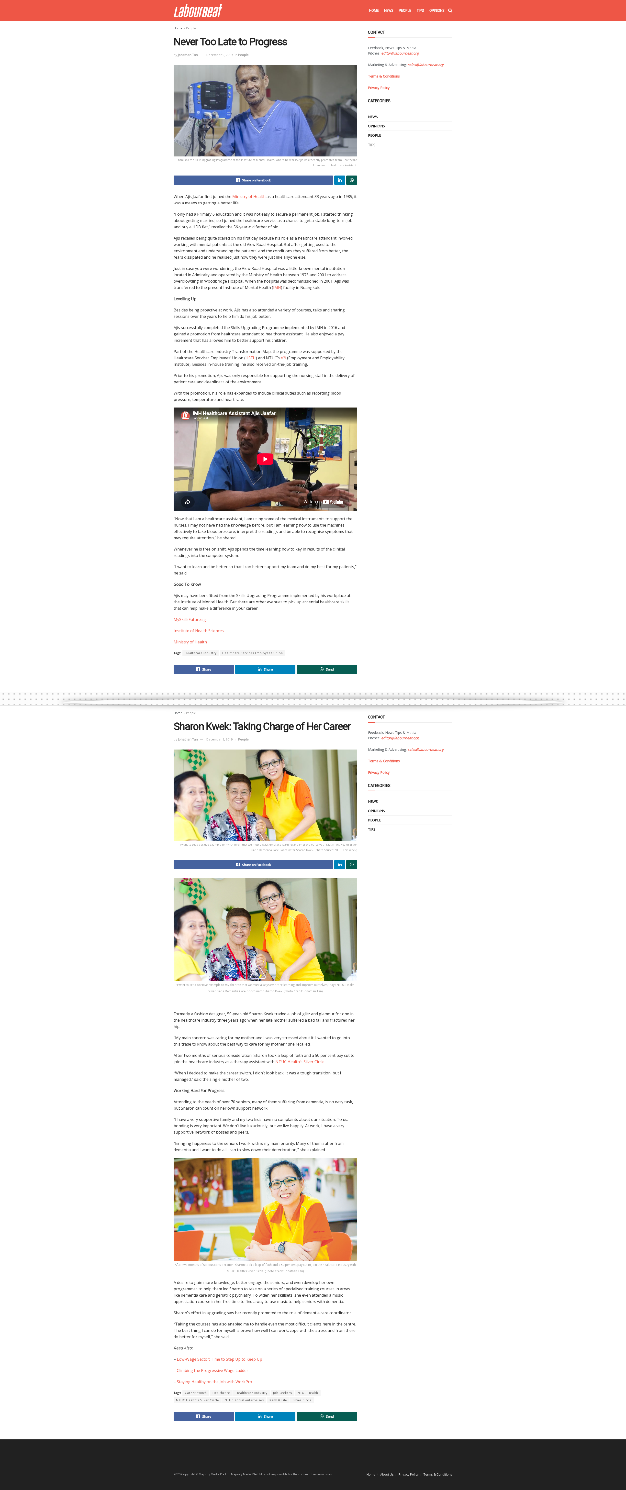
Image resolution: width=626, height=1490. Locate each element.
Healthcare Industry (201, 653)
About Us (387, 1474)
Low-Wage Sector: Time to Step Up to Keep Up (219, 1359)
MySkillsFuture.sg (190, 619)
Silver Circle (302, 1400)
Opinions (437, 10)
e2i (283, 358)
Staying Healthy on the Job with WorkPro (214, 1381)
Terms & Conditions (438, 1474)
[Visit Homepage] (198, 10)
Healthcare (221, 1393)
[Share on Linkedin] (339, 180)
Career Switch (196, 1393)
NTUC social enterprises (244, 1400)
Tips (420, 10)
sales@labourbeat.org (426, 64)
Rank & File (278, 1400)
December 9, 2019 (219, 55)
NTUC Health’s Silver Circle (299, 1061)
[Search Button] (450, 10)
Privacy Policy (409, 1474)
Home (374, 10)
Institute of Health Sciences (199, 630)
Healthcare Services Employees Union (252, 653)
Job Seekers (282, 1393)
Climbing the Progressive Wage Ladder (212, 1370)
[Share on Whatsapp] (351, 180)
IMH (277, 287)
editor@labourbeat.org (400, 53)
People (405, 10)
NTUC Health (308, 1393)
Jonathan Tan (188, 55)
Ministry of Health (249, 196)
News (388, 10)
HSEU (251, 358)
